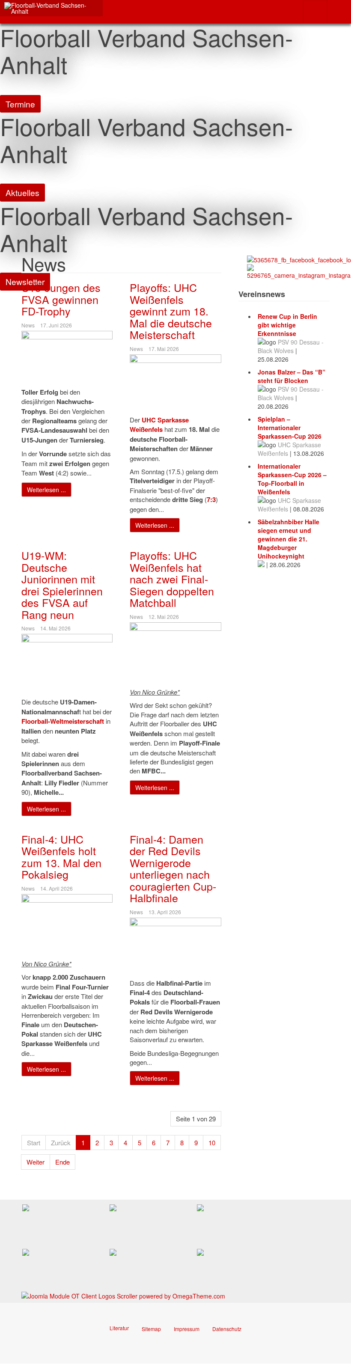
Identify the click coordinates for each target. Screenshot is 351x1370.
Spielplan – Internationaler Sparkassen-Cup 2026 (289, 427)
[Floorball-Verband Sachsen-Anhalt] (51, 8)
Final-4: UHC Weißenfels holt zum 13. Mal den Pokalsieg (61, 856)
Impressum (186, 1328)
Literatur (119, 1327)
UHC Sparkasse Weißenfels (159, 424)
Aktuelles (22, 192)
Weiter (36, 1161)
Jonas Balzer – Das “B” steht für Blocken (291, 376)
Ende (62, 1161)
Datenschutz (226, 1328)
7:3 (211, 499)
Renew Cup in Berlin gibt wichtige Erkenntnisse (287, 325)
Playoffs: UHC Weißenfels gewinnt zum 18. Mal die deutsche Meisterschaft (171, 310)
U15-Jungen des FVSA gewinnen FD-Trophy (61, 298)
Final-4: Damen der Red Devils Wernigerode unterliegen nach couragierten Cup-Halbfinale (173, 868)
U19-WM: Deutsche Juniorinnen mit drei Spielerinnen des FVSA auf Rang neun (62, 584)
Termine (20, 104)
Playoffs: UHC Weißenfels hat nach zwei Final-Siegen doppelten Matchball (172, 578)
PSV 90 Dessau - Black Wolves (291, 346)
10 (211, 1142)
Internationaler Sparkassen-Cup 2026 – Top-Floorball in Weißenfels (292, 479)
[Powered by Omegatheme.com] (123, 1295)
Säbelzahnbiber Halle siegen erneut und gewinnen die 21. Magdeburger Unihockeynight (288, 538)
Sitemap (151, 1328)
